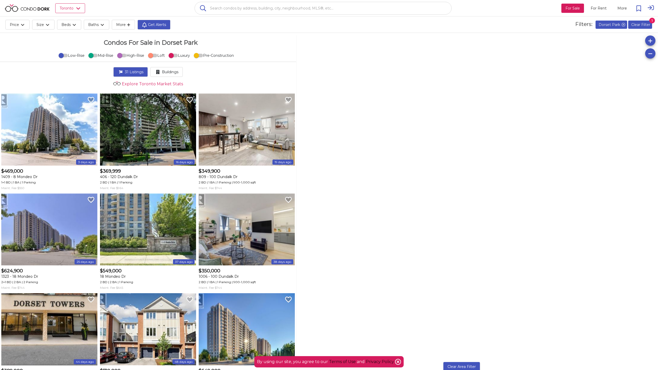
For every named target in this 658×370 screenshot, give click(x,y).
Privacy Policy (380, 361)
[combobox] (323, 8)
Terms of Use (342, 361)
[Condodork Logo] (27, 8)
